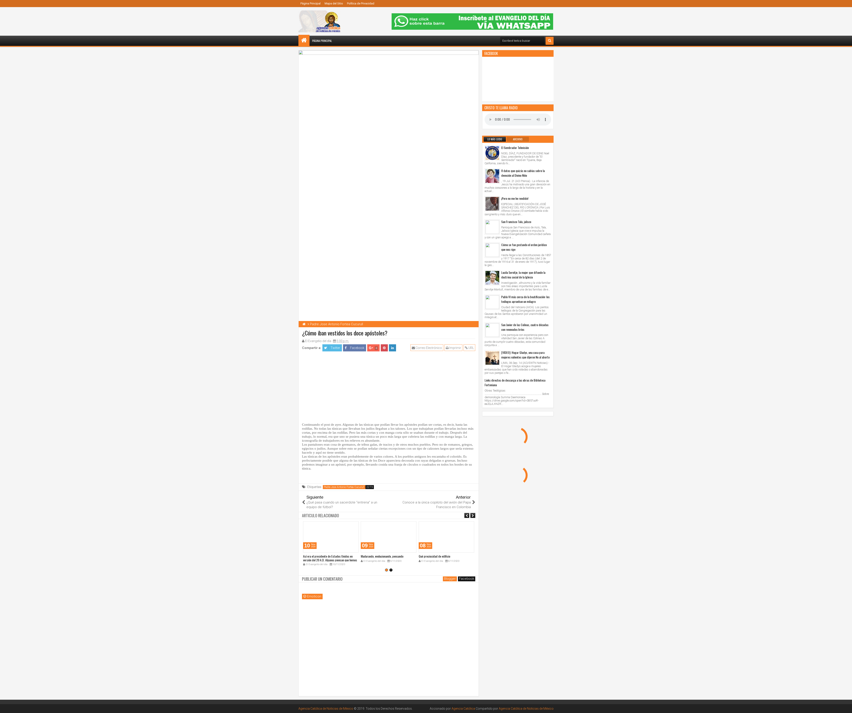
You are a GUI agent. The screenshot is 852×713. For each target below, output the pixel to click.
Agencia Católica (463, 708)
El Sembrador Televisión (515, 147)
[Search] (550, 41)
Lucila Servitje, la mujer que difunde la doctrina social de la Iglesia (523, 274)
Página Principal (310, 3)
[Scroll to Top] (845, 706)
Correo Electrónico (428, 348)
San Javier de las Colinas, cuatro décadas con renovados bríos (524, 327)
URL (471, 348)
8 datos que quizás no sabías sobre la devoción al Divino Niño (523, 173)
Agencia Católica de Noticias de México (325, 708)
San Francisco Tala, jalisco (516, 221)
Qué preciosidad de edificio (434, 556)
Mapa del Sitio (334, 3)
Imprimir (455, 348)
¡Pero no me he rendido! (514, 198)
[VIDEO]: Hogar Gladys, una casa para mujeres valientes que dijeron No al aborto (525, 354)
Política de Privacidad (360, 3)
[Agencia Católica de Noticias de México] (304, 40)
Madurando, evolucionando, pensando (382, 556)
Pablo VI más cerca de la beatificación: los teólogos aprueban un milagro (525, 299)
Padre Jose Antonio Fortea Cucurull (344, 487)
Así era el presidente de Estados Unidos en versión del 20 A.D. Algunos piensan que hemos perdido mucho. (330, 560)
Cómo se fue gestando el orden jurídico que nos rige (524, 247)
